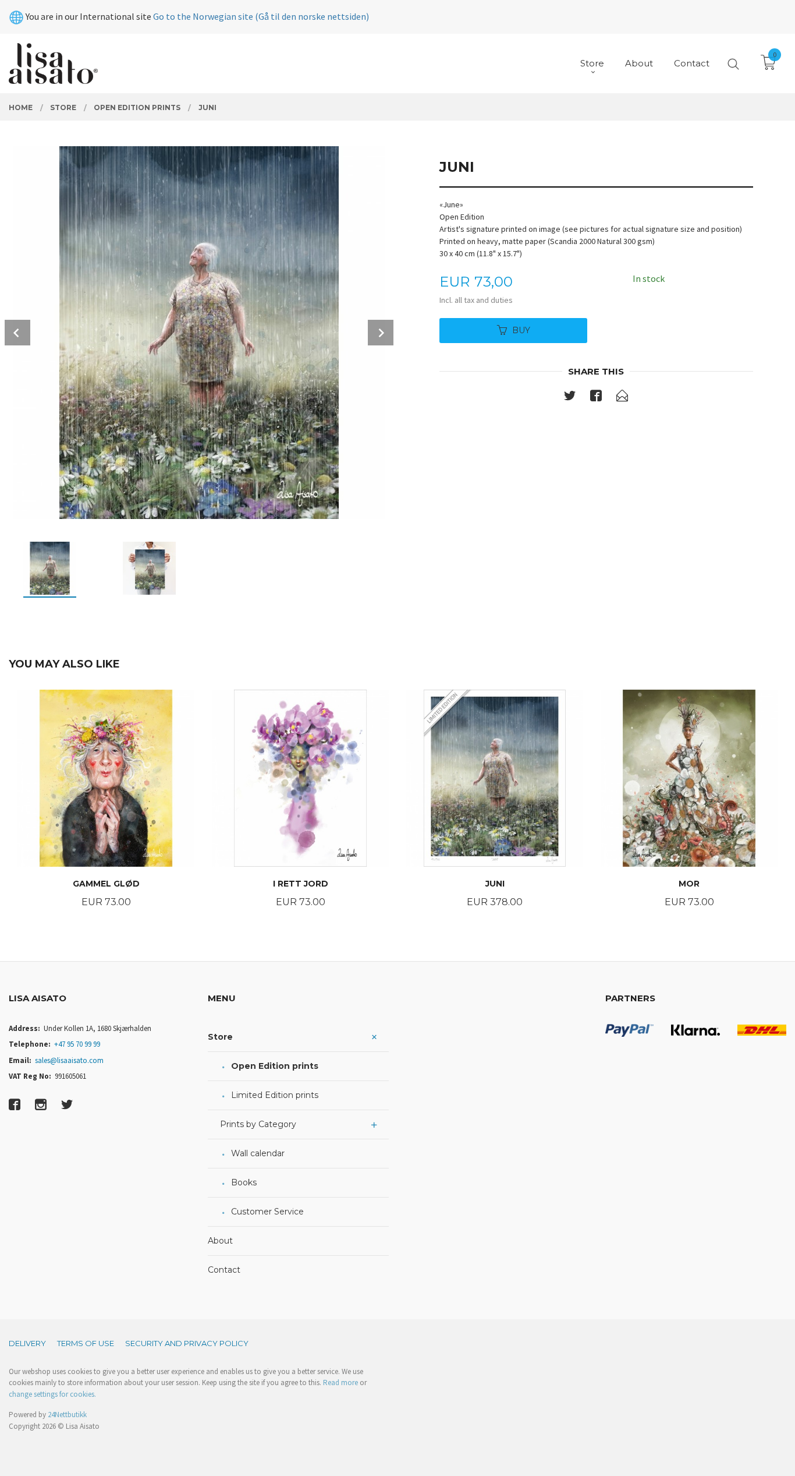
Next (380, 332)
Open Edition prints (274, 1066)
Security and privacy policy (187, 1343)
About (220, 1240)
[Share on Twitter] (569, 397)
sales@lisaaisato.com (69, 1060)
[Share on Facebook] (595, 397)
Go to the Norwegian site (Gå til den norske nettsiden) (261, 16)
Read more (340, 1382)
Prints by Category (258, 1124)
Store (220, 1037)
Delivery (27, 1343)
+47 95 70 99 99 (77, 1044)
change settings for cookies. (52, 1394)
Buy (521, 330)
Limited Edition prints (274, 1095)
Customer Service (267, 1211)
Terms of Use (85, 1343)
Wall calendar (258, 1153)
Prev (17, 332)
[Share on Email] (622, 397)
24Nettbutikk (67, 1414)
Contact (224, 1270)
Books (244, 1182)
